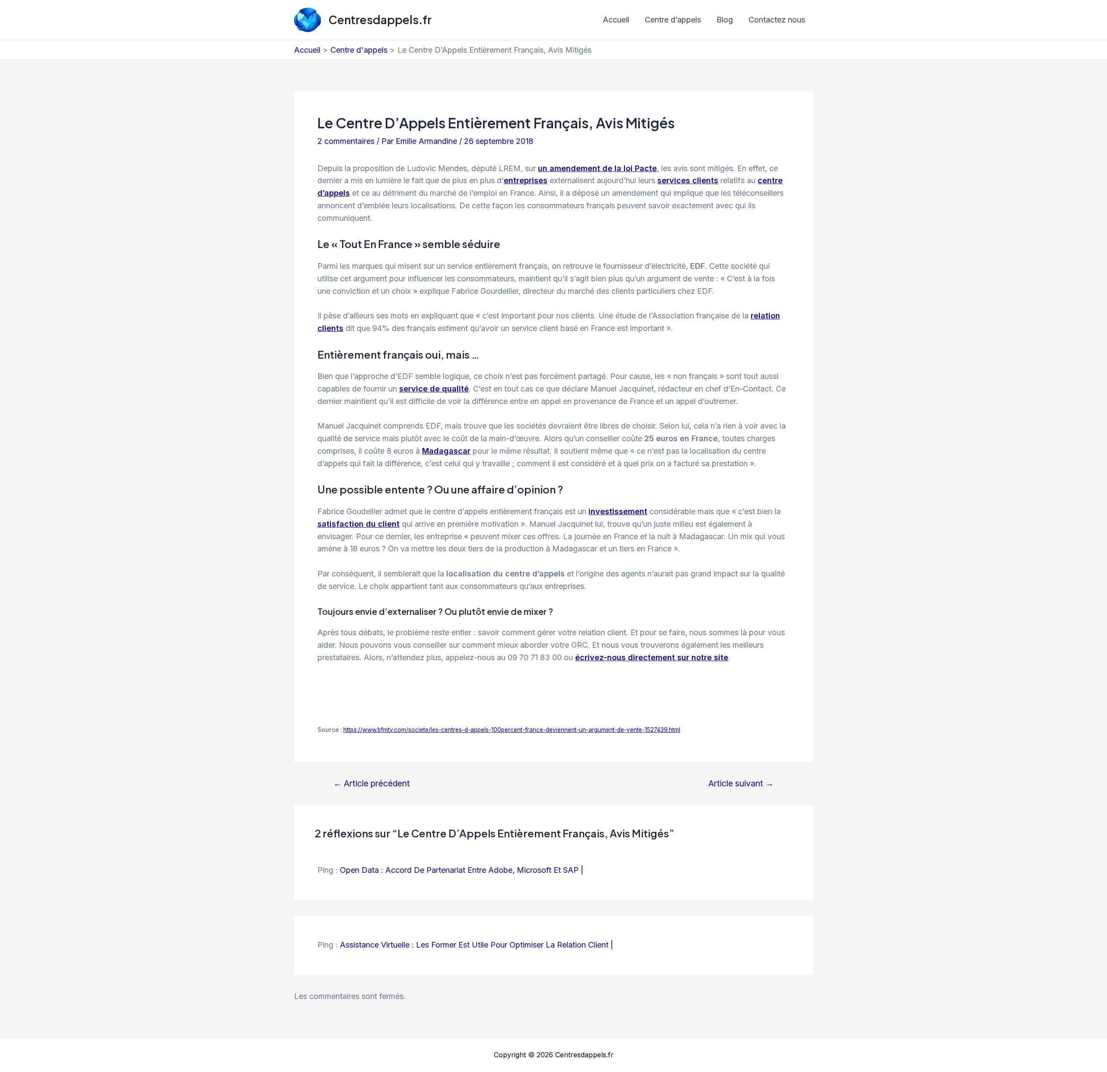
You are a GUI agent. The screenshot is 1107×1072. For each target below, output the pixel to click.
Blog (725, 19)
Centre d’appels (673, 19)
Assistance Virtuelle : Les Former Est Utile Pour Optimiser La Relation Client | (476, 944)
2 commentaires (345, 141)
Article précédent (371, 783)
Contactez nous (777, 19)
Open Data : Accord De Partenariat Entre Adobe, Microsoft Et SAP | (461, 870)
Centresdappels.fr (380, 20)
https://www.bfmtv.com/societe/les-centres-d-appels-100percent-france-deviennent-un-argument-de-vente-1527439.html (511, 729)
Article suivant (741, 783)
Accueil (616, 19)
